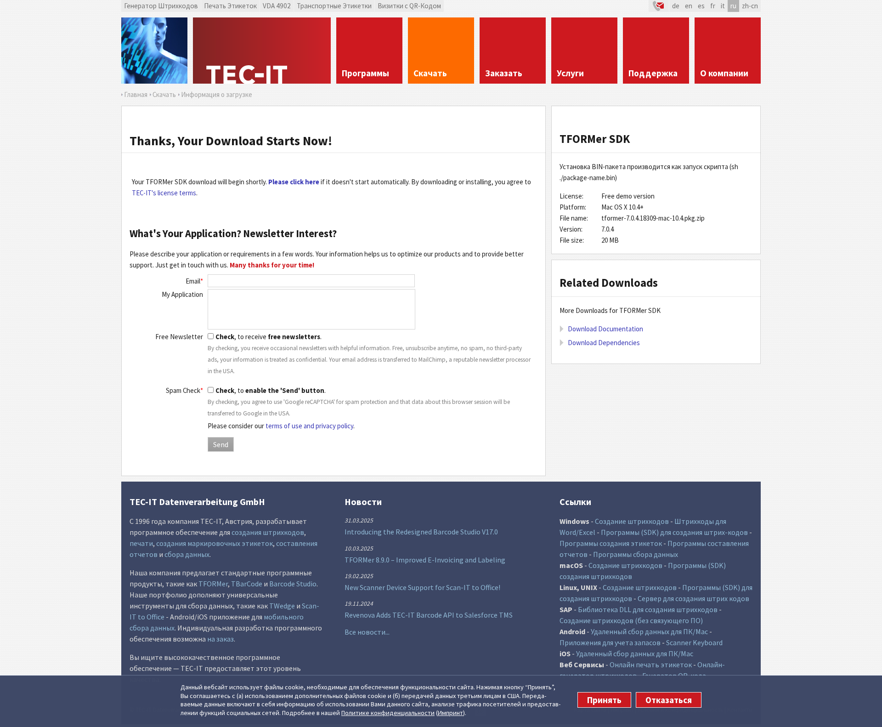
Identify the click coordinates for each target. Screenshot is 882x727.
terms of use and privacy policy (309, 425)
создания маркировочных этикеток (214, 543)
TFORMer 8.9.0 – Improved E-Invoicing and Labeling (425, 559)
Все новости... (367, 631)
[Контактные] (659, 6)
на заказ (220, 638)
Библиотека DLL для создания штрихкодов (648, 609)
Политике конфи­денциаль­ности (388, 713)
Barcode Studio (293, 583)
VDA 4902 (277, 5)
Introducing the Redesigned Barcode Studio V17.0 (421, 531)
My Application (182, 294)
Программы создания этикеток (611, 543)
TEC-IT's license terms (164, 192)
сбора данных (186, 554)
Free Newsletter (179, 336)
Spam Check (184, 390)
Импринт (450, 713)
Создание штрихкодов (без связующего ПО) (631, 620)
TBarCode (246, 583)
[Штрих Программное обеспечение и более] (154, 50)
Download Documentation (605, 328)
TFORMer (213, 583)
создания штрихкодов (268, 532)
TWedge (282, 605)
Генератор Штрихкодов (161, 5)
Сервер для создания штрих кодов (693, 598)
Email (194, 281)
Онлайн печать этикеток (651, 664)
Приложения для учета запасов (610, 642)
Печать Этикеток (230, 5)
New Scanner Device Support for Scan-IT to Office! (422, 587)
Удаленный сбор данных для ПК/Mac (649, 631)
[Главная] (262, 50)
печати (141, 543)
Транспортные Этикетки (334, 5)
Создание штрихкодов (632, 521)
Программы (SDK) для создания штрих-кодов (674, 532)
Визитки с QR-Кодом (409, 5)
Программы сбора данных (635, 554)
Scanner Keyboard (694, 642)
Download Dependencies (604, 342)
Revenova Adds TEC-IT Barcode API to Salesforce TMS (429, 614)
